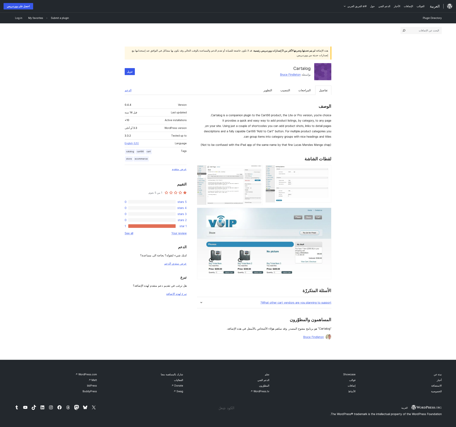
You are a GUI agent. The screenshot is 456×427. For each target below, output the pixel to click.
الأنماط (352, 391)
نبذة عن (438, 374)
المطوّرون (264, 385)
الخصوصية (436, 391)
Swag (178, 391)
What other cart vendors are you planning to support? (295, 302)
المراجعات (304, 90)
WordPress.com (86, 374)
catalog (130, 151)
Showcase (349, 374)
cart (149, 151)
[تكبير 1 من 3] (326, 170)
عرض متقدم (179, 169)
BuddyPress (90, 391)
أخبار (439, 380)
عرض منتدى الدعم (175, 263)
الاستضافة (436, 385)
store (129, 158)
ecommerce (141, 158)
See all (129, 233)
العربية (404, 407)
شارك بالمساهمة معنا (172, 374)
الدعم (128, 90)
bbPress (92, 385)
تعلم (267, 374)
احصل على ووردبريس (18, 6)
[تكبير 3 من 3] (326, 212)
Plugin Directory (432, 17)
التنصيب (285, 90)
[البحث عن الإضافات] (404, 30)
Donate (177, 385)
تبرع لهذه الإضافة (176, 294)
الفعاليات (178, 380)
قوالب (352, 380)
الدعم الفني (263, 380)
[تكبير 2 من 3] (258, 170)
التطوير (267, 90)
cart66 (140, 151)
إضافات (352, 385)
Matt (93, 380)
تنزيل (130, 71)
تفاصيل (323, 90)
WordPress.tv (259, 391)
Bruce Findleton (290, 74)
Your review (179, 233)
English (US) (132, 143)
